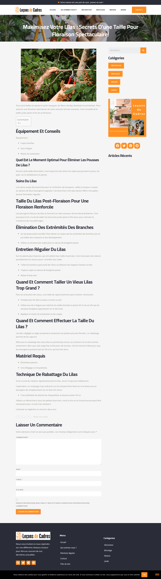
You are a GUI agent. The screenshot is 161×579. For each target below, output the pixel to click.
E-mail (19, 479)
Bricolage (100, 9)
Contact (63, 558)
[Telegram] (28, 563)
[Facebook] (118, 146)
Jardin (123, 9)
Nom (18, 469)
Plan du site (65, 564)
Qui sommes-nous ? (69, 9)
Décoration (87, 9)
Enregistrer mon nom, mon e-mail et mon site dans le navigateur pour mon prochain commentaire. (52, 504)
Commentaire (22, 437)
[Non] (157, 574)
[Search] (143, 50)
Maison (113, 9)
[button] (139, 10)
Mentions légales (67, 553)
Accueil (53, 9)
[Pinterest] (131, 146)
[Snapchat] (137, 146)
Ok (144, 574)
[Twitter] (124, 146)
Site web (19, 489)
